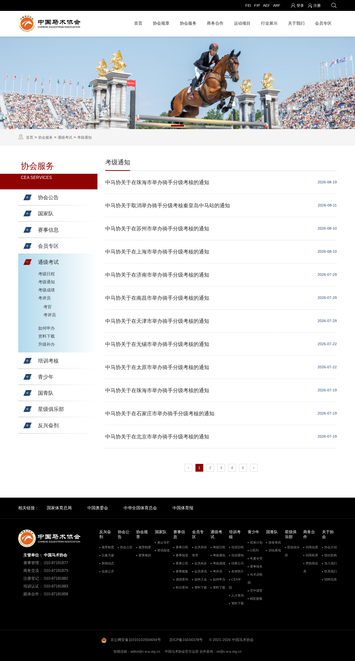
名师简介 (237, 571)
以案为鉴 (108, 555)
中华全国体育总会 (140, 508)
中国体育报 (183, 508)
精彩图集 (256, 598)
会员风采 (200, 563)
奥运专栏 (163, 542)
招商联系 (312, 555)
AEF (266, 5)
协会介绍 (330, 547)
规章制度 (108, 547)
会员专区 (323, 23)
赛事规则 (145, 555)
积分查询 (182, 587)
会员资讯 (200, 571)
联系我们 (330, 571)
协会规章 (161, 23)
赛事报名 (256, 566)
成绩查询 (182, 579)
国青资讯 (274, 542)
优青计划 (256, 542)
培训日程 (237, 547)
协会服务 (188, 23)
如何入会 (200, 579)
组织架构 (330, 555)
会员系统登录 (199, 551)
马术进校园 (255, 578)
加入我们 (330, 563)
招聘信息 (330, 579)
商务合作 (215, 23)
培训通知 (237, 555)
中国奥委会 (97, 508)
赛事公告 (182, 563)
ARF (276, 5)
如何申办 (46, 328)
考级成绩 (46, 290)
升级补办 (46, 344)
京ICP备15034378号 (186, 640)
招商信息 (312, 547)
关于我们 (296, 23)
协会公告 (126, 547)
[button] (27, 197)
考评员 (44, 298)
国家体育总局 (59, 508)
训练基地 (274, 550)
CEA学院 (235, 583)
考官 (47, 307)
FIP (257, 5)
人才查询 (237, 595)
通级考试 (65, 137)
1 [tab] (177, 125)
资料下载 (46, 336)
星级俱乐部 (292, 551)
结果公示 (237, 563)
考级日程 (46, 274)
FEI (248, 5)
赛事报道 (182, 555)
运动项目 (242, 23)
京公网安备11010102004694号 (135, 640)
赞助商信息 (310, 567)
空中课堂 (256, 590)
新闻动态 (108, 563)
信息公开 (108, 571)
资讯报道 (163, 550)
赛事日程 (182, 547)
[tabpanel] (177, 83)
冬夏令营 (256, 558)
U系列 (254, 550)
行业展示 (269, 23)
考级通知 (84, 137)
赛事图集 (182, 571)
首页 (138, 23)
